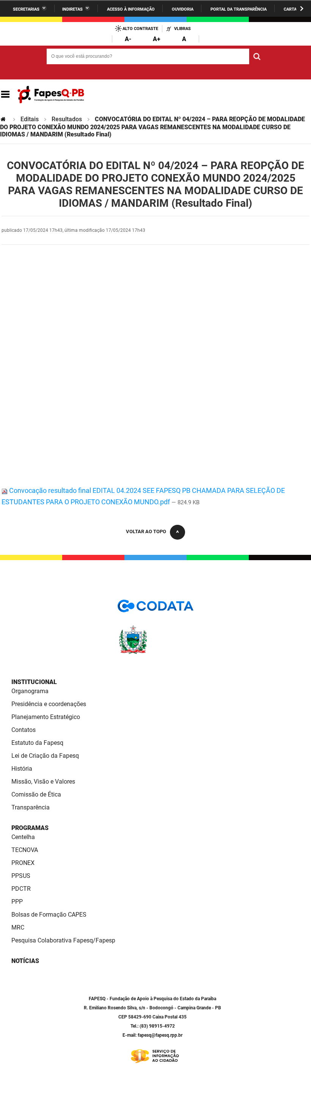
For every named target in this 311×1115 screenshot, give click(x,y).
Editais (29, 119)
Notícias (25, 961)
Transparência (30, 807)
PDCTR (21, 888)
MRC (17, 927)
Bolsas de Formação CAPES (48, 914)
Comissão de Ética (36, 794)
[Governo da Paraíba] (155, 652)
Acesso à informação (131, 9)
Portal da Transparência (238, 9)
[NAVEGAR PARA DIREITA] (301, 8)
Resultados (67, 119)
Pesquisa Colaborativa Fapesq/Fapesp (63, 940)
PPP (17, 901)
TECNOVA (24, 850)
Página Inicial (4, 119)
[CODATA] (155, 608)
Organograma (30, 691)
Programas (30, 827)
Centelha (23, 837)
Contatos (23, 729)
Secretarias (26, 9)
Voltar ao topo (146, 531)
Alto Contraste (140, 28)
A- (128, 39)
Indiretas (72, 9)
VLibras (182, 28)
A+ (156, 39)
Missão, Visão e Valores (43, 781)
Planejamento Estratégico (45, 717)
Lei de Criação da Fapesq (45, 755)
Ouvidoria (182, 9)
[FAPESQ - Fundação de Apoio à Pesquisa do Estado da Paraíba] (51, 94)
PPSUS (20, 875)
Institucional (34, 682)
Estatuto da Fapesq (37, 742)
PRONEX (23, 862)
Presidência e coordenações (48, 704)
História (21, 768)
